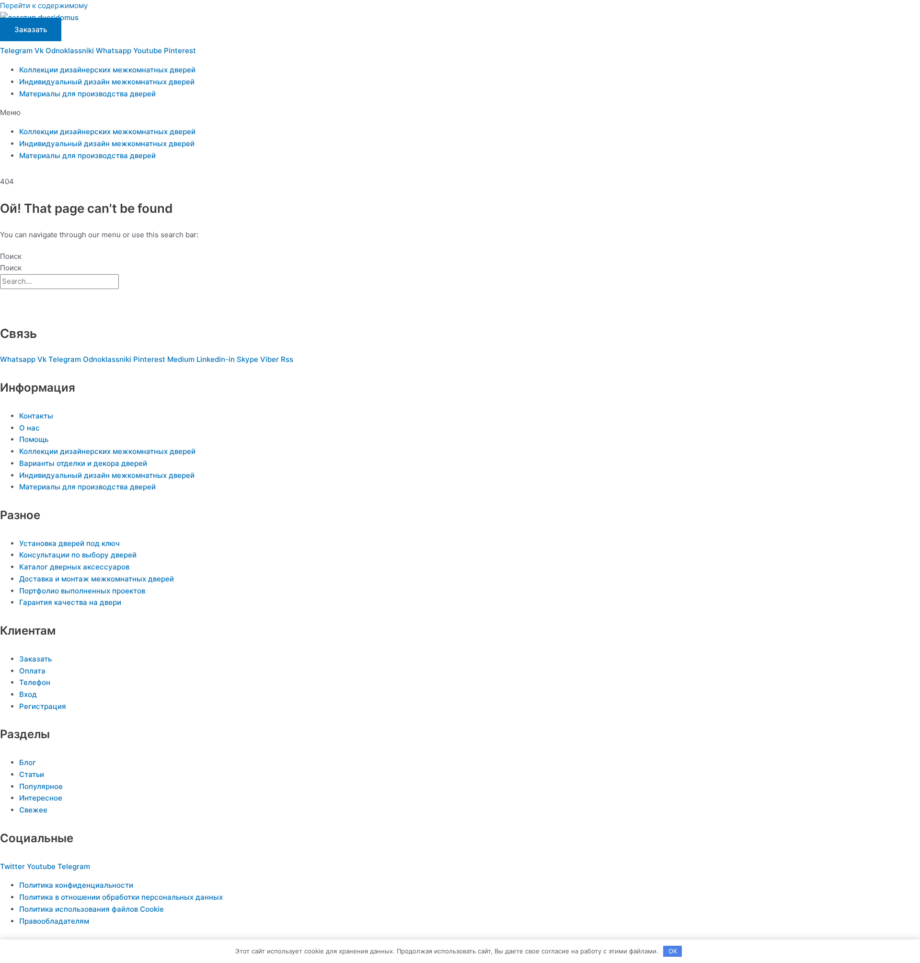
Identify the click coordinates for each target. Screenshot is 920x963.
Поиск (11, 256)
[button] (460, 113)
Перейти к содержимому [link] (44, 5)
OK (672, 951)
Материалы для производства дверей (87, 93)
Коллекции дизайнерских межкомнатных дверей (107, 69)
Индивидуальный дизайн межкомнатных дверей (107, 81)
